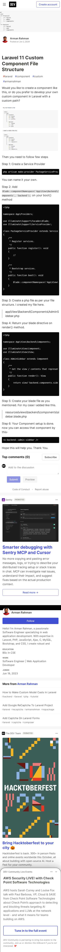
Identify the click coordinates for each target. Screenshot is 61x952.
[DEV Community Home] (13, 4)
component (22, 76)
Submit (13, 479)
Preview (30, 479)
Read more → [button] (30, 592)
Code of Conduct (21, 489)
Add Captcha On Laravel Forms (21, 720)
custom (38, 76)
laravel (8, 76)
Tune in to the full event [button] (30, 930)
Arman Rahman (19, 38)
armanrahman (12, 81)
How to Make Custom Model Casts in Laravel (29, 694)
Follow (30, 620)
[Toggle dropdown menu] (56, 499)
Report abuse (42, 489)
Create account (48, 4)
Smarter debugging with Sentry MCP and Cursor (27, 550)
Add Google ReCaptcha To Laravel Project (28, 707)
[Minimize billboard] (56, 871)
